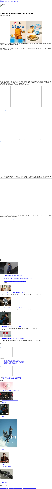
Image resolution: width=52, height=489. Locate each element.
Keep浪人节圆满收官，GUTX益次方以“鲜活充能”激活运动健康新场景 (14, 362)
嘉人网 (7, 488)
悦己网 (10, 488)
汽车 (6, 1)
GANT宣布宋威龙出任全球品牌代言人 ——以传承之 (13, 326)
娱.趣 (14, 1)
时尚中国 (4, 402)
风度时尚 (26, 488)
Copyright (7, 482)
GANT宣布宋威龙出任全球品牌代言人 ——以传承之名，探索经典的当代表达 (15, 281)
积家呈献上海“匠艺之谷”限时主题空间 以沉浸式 (12, 308)
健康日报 (19, 488)
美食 (15, 1)
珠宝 (8, 1)
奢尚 (4, 1)
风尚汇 (1, 0)
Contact (5, 482)
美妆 (12, 1)
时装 (2, 1)
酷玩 (11, 1)
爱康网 (29, 488)
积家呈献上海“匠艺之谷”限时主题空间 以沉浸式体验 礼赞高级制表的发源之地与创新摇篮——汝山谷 (18, 278)
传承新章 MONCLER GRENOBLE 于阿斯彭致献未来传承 (10, 400)
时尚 (14, 488)
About (3, 482)
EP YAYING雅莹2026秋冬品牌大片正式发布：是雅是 (13, 292)
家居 (9, 1)
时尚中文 (16, 488)
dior (2, 402)
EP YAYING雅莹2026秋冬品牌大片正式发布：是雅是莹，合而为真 (13, 275)
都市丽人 (24, 488)
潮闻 (17, 1)
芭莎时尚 (12, 488)
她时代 (21, 488)
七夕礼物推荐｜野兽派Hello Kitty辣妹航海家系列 (11, 363)
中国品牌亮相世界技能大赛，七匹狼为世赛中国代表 (13, 338)
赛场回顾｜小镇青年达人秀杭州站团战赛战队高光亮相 (11, 360)
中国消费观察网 (2, 488)
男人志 (31, 488)
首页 (1, 1)
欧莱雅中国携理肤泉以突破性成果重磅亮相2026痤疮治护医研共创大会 (14, 361)
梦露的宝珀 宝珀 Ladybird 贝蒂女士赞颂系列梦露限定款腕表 (10, 390)
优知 (5, 488)
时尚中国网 (34, 488)
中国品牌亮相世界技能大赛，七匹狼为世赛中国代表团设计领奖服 (11, 378)
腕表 (5, 1)
